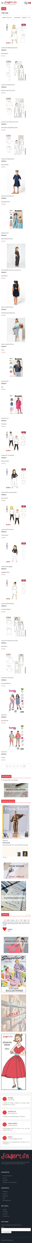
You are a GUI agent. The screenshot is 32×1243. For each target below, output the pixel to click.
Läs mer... (3, 56)
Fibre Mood (14, 845)
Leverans (5, 1193)
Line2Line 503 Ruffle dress (7, 603)
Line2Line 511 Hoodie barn (7, 455)
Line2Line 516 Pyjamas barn (8, 84)
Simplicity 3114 (4, 418)
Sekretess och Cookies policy (10, 1182)
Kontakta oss (6, 1216)
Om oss (4, 1178)
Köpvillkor (5, 1180)
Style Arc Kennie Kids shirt (7, 196)
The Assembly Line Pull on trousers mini (11, 270)
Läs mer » (5, 857)
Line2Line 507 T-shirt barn (7, 529)
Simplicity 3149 (4, 233)
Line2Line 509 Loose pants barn (9, 492)
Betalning (5, 1191)
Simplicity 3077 (4, 381)
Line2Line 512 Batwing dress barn (9, 47)
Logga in (5, 1209)
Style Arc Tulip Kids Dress (7, 307)
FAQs (4, 1198)
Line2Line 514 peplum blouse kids (9, 640)
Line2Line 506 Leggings (6, 566)
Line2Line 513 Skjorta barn (7, 159)
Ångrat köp (5, 1196)
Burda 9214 (4, 714)
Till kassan (5, 1214)
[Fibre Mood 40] (16, 822)
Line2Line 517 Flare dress (7, 677)
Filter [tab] (3, 8)
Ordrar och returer (7, 1175)
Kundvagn (5, 1211)
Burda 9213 (4, 752)
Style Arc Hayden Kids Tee (7, 344)
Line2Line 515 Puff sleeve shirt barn (9, 122)
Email (2, 1227)
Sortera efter (17, 17)
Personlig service (7, 1200)
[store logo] (10, 3)
